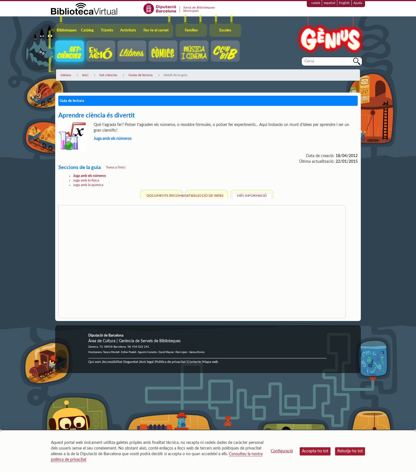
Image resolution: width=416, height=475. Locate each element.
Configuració (282, 451)
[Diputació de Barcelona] (179, 8)
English (344, 3)
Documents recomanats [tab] (164, 195)
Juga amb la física (86, 180)
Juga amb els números (89, 175)
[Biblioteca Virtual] (84, 8)
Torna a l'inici (115, 167)
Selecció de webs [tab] (208, 195)
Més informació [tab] (252, 195)
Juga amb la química (88, 185)
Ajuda (357, 3)
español (329, 3)
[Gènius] (329, 36)
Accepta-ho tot (315, 451)
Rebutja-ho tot (350, 451)
